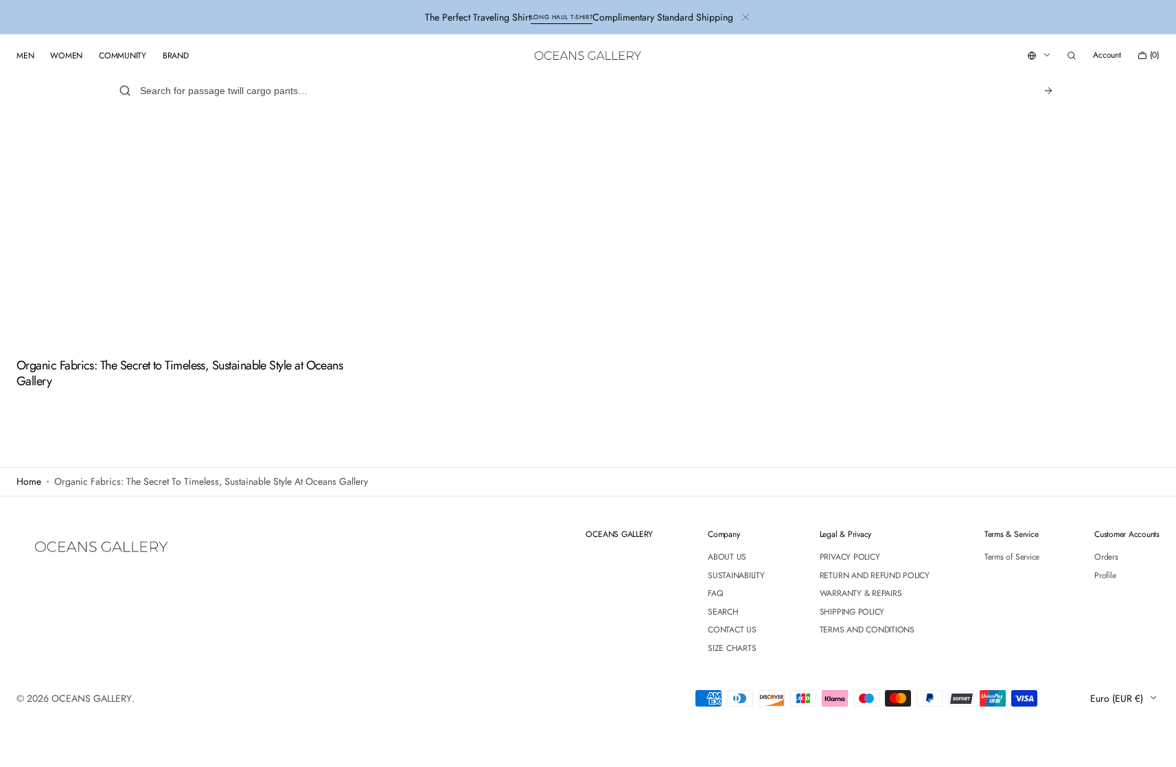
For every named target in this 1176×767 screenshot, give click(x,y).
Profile (1105, 575)
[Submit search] (1048, 90)
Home (28, 481)
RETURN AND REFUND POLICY (875, 575)
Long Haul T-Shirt (561, 16)
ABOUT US (727, 557)
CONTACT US (732, 629)
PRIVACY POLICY (850, 557)
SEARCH (723, 612)
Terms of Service (1011, 557)
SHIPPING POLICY (852, 612)
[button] (1072, 55)
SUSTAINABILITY (736, 575)
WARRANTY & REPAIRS (861, 593)
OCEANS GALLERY (91, 698)
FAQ (715, 593)
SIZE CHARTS (732, 648)
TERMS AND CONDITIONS (867, 629)
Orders (1106, 557)
